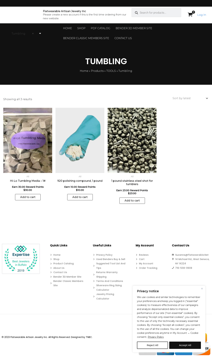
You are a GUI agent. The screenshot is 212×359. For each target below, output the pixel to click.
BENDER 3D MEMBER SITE (134, 28)
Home (67, 28)
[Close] (202, 289)
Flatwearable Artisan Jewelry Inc (64, 11)
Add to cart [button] (27, 197)
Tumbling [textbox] (22, 33)
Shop (81, 28)
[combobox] (24, 34)
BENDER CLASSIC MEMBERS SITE (86, 38)
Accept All (185, 345)
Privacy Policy (156, 336)
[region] (168, 319)
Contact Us (123, 38)
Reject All (152, 345)
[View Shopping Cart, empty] (190, 15)
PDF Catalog (100, 28)
